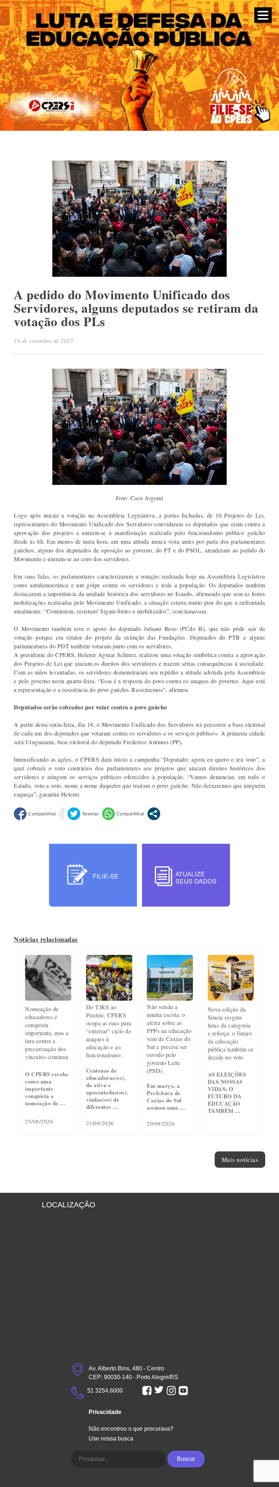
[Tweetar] (83, 813)
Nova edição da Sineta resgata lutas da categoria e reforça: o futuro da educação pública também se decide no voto (231, 1033)
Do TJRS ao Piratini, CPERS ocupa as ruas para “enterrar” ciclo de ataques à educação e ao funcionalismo (109, 1031)
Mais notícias (240, 1159)
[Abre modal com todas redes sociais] (153, 813)
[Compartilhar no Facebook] (35, 813)
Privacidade (105, 1412)
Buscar (186, 1459)
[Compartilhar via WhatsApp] (123, 813)
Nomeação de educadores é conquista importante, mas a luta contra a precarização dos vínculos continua (47, 1033)
